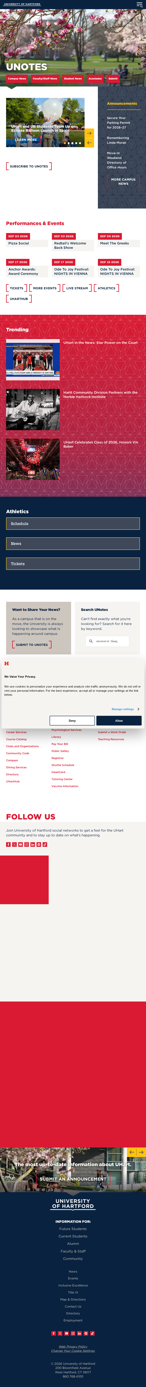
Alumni (73, 1243)
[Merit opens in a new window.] (38, 844)
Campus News (17, 78)
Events (73, 1278)
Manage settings (123, 709)
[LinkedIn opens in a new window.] (32, 844)
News (73, 1271)
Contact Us (73, 1306)
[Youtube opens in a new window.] (20, 844)
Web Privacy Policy (73, 1346)
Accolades (95, 78)
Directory (73, 1313)
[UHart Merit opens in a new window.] (86, 1333)
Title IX (73, 1292)
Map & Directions (73, 1299)
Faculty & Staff (73, 1251)
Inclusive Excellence (73, 1285)
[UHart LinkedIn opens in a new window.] (79, 1333)
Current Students (73, 1236)
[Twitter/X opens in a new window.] (14, 844)
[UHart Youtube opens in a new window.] (66, 1333)
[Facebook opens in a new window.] (8, 844)
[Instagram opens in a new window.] (26, 844)
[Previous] (89, 143)
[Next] (89, 133)
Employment (73, 1320)
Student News (73, 78)
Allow (119, 720)
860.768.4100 (73, 1376)
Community (73, 1258)
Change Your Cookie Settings (73, 1351)
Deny (72, 720)
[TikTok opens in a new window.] (45, 844)
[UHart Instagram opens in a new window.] (73, 1333)
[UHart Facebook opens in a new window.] (53, 1333)
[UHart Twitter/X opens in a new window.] (60, 1333)
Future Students (73, 1229)
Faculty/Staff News (45, 78)
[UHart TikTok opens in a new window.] (92, 1333)
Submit (113, 78)
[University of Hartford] (22, 5)
